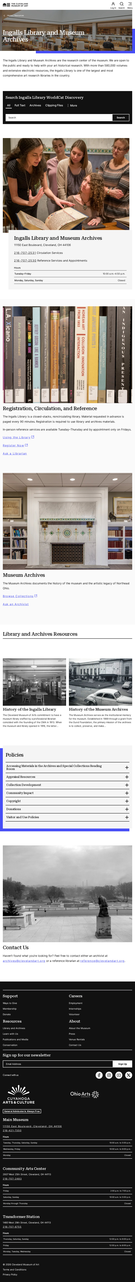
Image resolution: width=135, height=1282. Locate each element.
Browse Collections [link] (20, 596)
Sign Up (122, 1064)
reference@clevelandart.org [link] (102, 961)
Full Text (20, 105)
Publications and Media (15, 1039)
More (73, 105)
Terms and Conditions (14, 1269)
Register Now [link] (13, 445)
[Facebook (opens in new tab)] (99, 1075)
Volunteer (74, 1014)
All (8, 105)
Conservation (10, 1045)
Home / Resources (15, 15)
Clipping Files (54, 105)
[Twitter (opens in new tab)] (128, 1075)
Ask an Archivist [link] (16, 604)
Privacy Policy (10, 1274)
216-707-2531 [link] (25, 253)
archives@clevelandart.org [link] (24, 961)
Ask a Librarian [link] (15, 453)
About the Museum (79, 1028)
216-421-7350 (12, 1130)
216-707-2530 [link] (25, 260)
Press (72, 1033)
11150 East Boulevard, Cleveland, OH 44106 (32, 1126)
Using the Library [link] (19, 437)
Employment (75, 1003)
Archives (35, 105)
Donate (7, 1014)
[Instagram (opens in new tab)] (108, 1075)
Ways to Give (10, 1003)
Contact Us (75, 1045)
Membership (10, 1008)
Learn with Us (10, 1033)
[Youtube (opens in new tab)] (118, 1075)
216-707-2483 (12, 1178)
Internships (75, 1008)
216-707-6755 (12, 1226)
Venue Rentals (77, 1039)
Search (121, 8)
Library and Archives (14, 1028)
